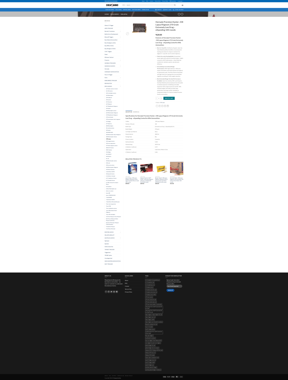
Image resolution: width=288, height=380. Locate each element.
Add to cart (169, 98)
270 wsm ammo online (150, 304)
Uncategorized (108, 258)
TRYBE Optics (108, 255)
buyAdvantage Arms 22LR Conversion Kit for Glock (154, 332)
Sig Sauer (107, 240)
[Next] (183, 174)
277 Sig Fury (109, 123)
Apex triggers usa (149, 322)
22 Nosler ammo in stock (112, 88)
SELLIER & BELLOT (109, 235)
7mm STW (108, 206)
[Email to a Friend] (162, 106)
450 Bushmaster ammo (111, 160)
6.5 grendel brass (155, 280)
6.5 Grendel (148, 280)
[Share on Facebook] (157, 106)
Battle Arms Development (111, 34)
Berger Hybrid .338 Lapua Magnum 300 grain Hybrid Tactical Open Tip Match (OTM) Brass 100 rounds (161, 180)
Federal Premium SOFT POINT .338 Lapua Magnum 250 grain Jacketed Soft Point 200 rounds (146, 180)
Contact (151, 1)
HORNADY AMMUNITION (112, 71)
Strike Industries (109, 246)
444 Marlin (108, 156)
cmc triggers (157, 342)
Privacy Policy (165, 1)
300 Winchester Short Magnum (113, 134)
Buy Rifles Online (109, 45)
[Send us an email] (114, 291)
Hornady (107, 69)
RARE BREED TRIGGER (111, 80)
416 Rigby (108, 152)
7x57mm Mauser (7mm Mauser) (113, 216)
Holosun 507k (149, 350)
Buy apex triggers (149, 335)
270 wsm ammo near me (151, 302)
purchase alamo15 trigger (151, 367)
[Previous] (125, 174)
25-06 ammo (109, 102)
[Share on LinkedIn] (167, 106)
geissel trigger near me (150, 347)
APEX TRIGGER (109, 28)
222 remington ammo (111, 93)
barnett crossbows (158, 322)
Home (107, 14)
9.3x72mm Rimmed (110, 228)
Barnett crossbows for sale (151, 324)
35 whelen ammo (149, 287)
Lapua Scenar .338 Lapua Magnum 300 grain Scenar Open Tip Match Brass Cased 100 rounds (132, 180)
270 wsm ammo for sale (151, 299)
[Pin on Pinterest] (165, 106)
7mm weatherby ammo (111, 208)
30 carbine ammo (110, 128)
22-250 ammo (109, 91)
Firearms (107, 60)
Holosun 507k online (150, 355)
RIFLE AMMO (119, 9)
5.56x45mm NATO (110, 171)
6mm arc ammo (109, 191)
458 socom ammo (110, 165)
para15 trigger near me (151, 360)
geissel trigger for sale (150, 345)
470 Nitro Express (110, 169)
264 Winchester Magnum (112, 112)
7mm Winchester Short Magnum (111, 211)
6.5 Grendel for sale (150, 282)
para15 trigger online (150, 362)
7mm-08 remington (110, 214)
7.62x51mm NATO (110, 199)
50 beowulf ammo (110, 173)
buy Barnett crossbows (150, 338)
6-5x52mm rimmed (110, 176)
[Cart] (182, 5)
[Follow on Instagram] (108, 291)
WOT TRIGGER (109, 264)
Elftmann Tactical (109, 57)
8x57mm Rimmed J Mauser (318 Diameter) (112, 223)
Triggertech (107, 252)
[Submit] (174, 5)
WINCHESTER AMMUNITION (113, 261)
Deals (106, 54)
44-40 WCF (108, 154)
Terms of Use (157, 1)
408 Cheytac (109, 150)
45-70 (107, 158)
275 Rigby (108, 121)
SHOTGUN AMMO (136, 9)
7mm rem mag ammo (111, 204)
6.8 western (108, 186)
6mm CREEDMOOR (110, 195)
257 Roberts (109, 104)
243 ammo (108, 99)
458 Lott (108, 163)
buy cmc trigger (149, 340)
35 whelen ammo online (151, 294)
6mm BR (108, 193)
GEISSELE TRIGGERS (110, 63)
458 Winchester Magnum (112, 167)
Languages (180, 1)
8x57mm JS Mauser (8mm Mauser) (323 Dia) (112, 219)
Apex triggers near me (150, 317)
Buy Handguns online (110, 42)
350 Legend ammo (110, 141)
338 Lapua (124, 14)
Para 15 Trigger (108, 74)
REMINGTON (108, 83)
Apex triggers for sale (157, 314)
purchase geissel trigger (151, 369)
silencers (159, 369)
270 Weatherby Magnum (112, 115)
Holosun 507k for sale (157, 350)
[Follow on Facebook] (106, 291)
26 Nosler (108, 108)
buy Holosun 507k (157, 340)
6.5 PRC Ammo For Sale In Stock (112, 183)
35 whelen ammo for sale (151, 289)
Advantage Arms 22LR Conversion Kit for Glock (154, 307)
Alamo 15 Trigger (109, 25)
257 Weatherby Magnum (112, 106)
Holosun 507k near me (150, 352)
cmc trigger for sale (150, 342)
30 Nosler (108, 130)
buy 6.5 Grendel (149, 326)
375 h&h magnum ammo (111, 145)
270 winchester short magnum (113, 119)
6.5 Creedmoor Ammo (111, 178)
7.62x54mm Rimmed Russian (113, 201)
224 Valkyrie (109, 97)
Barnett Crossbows (110, 31)
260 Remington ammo (111, 110)
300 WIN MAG (109, 132)
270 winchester (109, 117)
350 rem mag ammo (110, 143)
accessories (159, 304)
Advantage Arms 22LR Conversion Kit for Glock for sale (154, 311)
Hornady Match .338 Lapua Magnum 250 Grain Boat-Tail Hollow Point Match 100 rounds (176, 180)
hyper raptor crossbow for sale (152, 357)
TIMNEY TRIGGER (109, 249)
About (143, 1)
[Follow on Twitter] (111, 291)
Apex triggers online (150, 319)
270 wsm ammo (149, 297)
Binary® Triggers (109, 37)
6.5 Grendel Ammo (110, 180)
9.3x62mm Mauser (110, 226)
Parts (106, 77)
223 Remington (109, 95)
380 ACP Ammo (110, 147)
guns (158, 347)
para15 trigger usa (150, 365)
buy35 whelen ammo (150, 329)
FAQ (147, 1)
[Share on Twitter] (159, 106)
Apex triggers (148, 314)
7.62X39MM (109, 197)
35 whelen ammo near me (151, 292)
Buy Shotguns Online (110, 48)
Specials (107, 243)
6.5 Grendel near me (150, 285)
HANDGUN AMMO (109, 9)
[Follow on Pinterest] (117, 291)
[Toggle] (120, 31)
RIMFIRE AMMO (127, 9)
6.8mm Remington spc (111, 188)
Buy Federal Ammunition (111, 40)
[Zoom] (127, 33)
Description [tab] (129, 112)
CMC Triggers (108, 51)
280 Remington (109, 125)
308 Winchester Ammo (111, 136)
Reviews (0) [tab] (136, 112)
